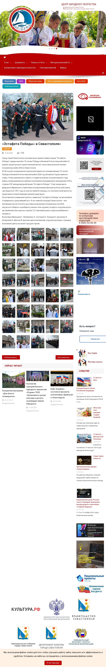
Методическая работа (60, 62)
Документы (20, 62)
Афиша (63, 68)
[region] (53, 24)
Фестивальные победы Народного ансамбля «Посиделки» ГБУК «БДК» (65, 357)
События (7, 149)
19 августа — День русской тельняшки (98, 436)
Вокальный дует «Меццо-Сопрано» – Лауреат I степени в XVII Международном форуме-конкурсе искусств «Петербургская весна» (12, 357)
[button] (49, 48)
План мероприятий (48, 68)
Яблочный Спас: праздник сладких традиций (97, 412)
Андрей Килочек (8, 403)
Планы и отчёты (37, 62)
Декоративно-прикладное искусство (20, 68)
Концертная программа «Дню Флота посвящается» (12, 393)
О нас (6, 62)
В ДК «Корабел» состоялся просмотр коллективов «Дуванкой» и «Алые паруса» (62, 393)
